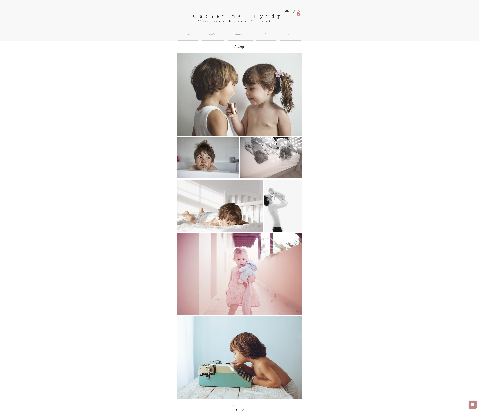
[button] (298, 13)
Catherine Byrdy (235, 16)
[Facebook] (236, 409)
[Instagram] (242, 409)
